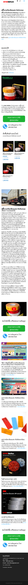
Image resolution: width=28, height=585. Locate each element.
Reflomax (11, 72)
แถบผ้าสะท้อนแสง (7, 517)
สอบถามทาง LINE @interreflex (14, 118)
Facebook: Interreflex (7, 567)
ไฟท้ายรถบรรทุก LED (9, 479)
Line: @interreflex (6, 564)
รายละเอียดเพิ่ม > (10, 375)
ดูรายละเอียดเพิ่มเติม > (18, 486)
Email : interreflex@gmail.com (11, 563)
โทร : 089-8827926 (8, 561)
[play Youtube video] (14, 309)
